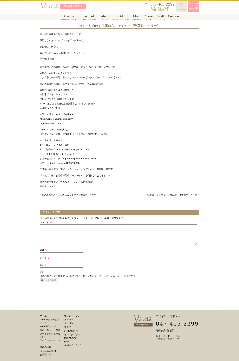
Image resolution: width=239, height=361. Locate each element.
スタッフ (68, 319)
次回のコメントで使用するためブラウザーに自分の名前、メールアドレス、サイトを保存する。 (89, 276)
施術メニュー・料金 (50, 330)
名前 (43, 250)
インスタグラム (72, 334)
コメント (46, 222)
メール (45, 258)
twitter (67, 341)
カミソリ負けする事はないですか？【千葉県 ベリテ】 (119, 26)
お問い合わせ (71, 330)
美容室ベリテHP (72, 345)
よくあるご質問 (48, 350)
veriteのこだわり (48, 326)
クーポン (68, 323)
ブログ (67, 327)
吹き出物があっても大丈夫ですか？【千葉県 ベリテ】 (70, 194)
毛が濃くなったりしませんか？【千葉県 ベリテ (172, 194)
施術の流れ (45, 347)
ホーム (43, 315)
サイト (43, 265)
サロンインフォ (72, 315)
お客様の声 (45, 354)
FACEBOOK (70, 338)
